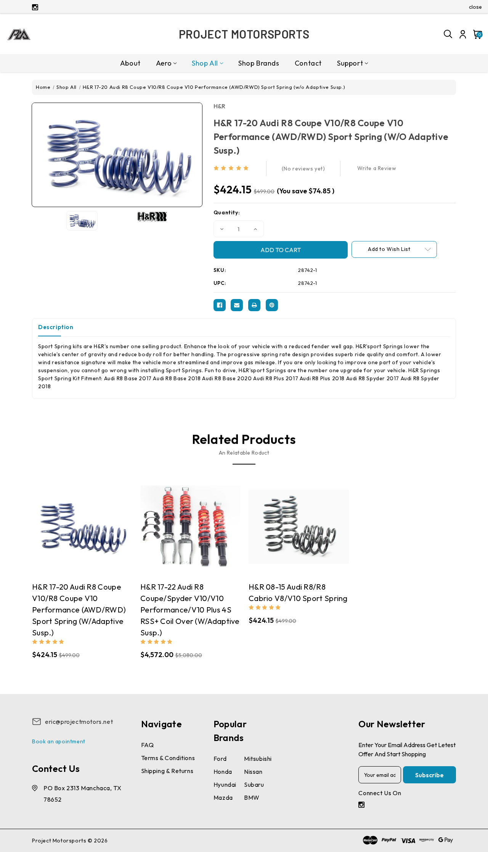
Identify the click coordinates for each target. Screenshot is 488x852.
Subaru (254, 784)
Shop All (205, 63)
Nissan (253, 771)
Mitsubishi (258, 758)
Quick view (59, 535)
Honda (223, 771)
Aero (164, 63)
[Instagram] (35, 7)
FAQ (147, 745)
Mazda (223, 797)
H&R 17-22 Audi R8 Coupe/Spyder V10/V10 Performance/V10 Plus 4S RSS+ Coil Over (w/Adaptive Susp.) (190, 609)
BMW (252, 797)
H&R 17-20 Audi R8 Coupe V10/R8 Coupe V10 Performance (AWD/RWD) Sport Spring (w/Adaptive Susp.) (79, 609)
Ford (220, 758)
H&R (220, 106)
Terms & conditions (168, 758)
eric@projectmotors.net (79, 721)
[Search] (448, 34)
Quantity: (227, 212)
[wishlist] (105, 534)
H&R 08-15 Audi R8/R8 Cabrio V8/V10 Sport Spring (298, 592)
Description (56, 327)
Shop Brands (258, 63)
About (130, 63)
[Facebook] (220, 305)
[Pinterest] (272, 305)
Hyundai (225, 784)
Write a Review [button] (376, 168)
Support (350, 63)
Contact (308, 63)
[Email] (237, 305)
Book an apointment (58, 741)
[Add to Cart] (89, 535)
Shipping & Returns (167, 771)
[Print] (254, 305)
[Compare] (75, 534)
